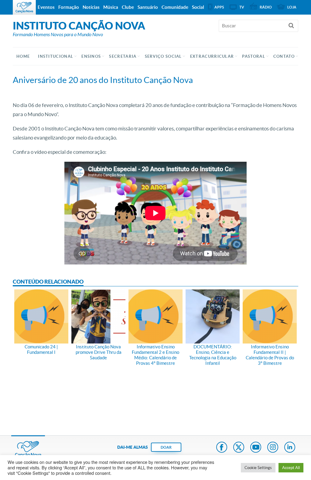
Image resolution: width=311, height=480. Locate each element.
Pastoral (253, 56)
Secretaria (122, 56)
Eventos (46, 7)
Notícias (91, 7)
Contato (284, 56)
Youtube (256, 447)
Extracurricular (212, 56)
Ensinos (91, 56)
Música (110, 7)
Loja (291, 7)
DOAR (166, 447)
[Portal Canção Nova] (24, 7)
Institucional (55, 56)
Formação (68, 7)
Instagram (273, 447)
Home (23, 56)
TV (241, 7)
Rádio (266, 7)
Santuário (148, 7)
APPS (219, 7)
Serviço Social (163, 56)
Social (198, 7)
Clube (128, 7)
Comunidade (175, 7)
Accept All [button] (291, 467)
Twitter (239, 447)
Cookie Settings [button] (258, 467)
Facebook (222, 447)
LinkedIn (290, 447)
